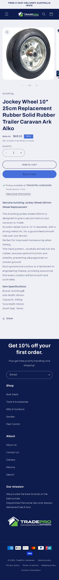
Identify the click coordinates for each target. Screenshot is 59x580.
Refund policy (44, 560)
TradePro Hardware (25, 560)
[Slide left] (22, 85)
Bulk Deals (12, 394)
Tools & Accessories (17, 402)
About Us (11, 445)
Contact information (31, 570)
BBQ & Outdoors (15, 409)
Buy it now (29, 174)
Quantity (7, 146)
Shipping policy (49, 565)
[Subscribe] (49, 375)
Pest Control (13, 424)
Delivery (10, 460)
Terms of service (31, 565)
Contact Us (12, 452)
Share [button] (9, 318)
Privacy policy (13, 565)
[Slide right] (36, 85)
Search (10, 475)
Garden (10, 417)
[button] (6, 14)
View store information (18, 194)
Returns (10, 467)
